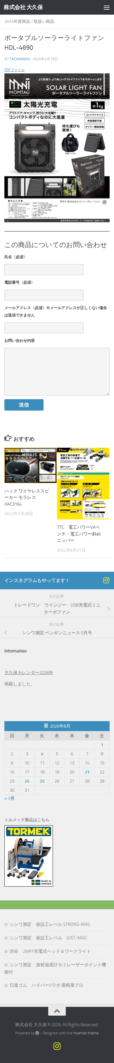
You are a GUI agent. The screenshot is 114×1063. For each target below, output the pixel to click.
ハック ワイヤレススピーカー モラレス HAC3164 (26, 497)
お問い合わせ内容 (19, 340)
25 (42, 781)
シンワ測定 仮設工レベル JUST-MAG (48, 937)
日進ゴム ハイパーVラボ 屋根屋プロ (46, 985)
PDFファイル (14, 70)
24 (27, 781)
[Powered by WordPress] (37, 1033)
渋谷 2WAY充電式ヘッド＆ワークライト (50, 951)
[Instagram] (106, 580)
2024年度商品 (17, 21)
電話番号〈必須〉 (19, 282)
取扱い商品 (44, 21)
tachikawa (20, 59)
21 (87, 772)
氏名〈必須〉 (15, 257)
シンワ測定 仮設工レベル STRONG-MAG (50, 924)
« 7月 (9, 798)
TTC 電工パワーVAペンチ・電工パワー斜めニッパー (79, 534)
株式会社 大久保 (23, 7)
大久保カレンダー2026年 (28, 672)
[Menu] (106, 7)
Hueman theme (86, 1033)
